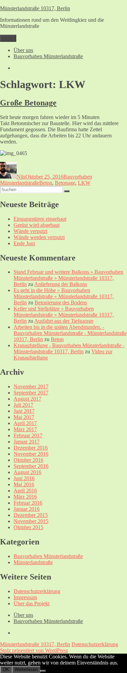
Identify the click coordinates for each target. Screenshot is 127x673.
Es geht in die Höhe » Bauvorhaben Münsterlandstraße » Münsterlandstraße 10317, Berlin (64, 296)
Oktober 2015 (28, 527)
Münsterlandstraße (33, 562)
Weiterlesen (26, 669)
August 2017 (27, 399)
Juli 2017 (23, 405)
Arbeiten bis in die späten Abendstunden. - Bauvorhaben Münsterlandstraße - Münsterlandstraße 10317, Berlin (70, 333)
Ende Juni (24, 243)
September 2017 (31, 393)
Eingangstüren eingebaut (40, 219)
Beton (45, 183)
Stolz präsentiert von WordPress (34, 650)
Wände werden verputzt (39, 237)
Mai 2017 (24, 417)
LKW (84, 183)
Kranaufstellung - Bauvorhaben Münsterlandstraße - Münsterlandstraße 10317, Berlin (69, 348)
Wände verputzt (30, 231)
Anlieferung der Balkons (60, 284)
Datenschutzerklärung (37, 591)
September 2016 (31, 466)
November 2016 (31, 454)
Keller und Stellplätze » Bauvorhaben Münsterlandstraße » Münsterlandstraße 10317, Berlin (64, 315)
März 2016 (25, 497)
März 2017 (25, 429)
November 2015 (31, 521)
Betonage (65, 183)
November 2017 (31, 386)
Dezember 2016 (31, 448)
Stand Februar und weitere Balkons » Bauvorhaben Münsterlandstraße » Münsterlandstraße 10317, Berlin (68, 278)
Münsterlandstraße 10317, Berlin (35, 8)
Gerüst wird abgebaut (37, 225)
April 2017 (25, 423)
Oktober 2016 (28, 460)
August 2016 (27, 472)
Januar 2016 (27, 509)
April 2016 (25, 490)
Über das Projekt (31, 603)
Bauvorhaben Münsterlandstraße (48, 56)
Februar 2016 (28, 503)
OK (6, 669)
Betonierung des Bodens (61, 302)
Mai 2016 (24, 484)
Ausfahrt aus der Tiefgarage (63, 321)
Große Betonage (28, 102)
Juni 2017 (24, 411)
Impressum (25, 597)
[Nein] (43, 671)
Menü (8, 38)
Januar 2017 (27, 441)
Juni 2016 (24, 478)
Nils (21, 177)
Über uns (23, 50)
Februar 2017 (28, 435)
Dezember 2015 (31, 515)
